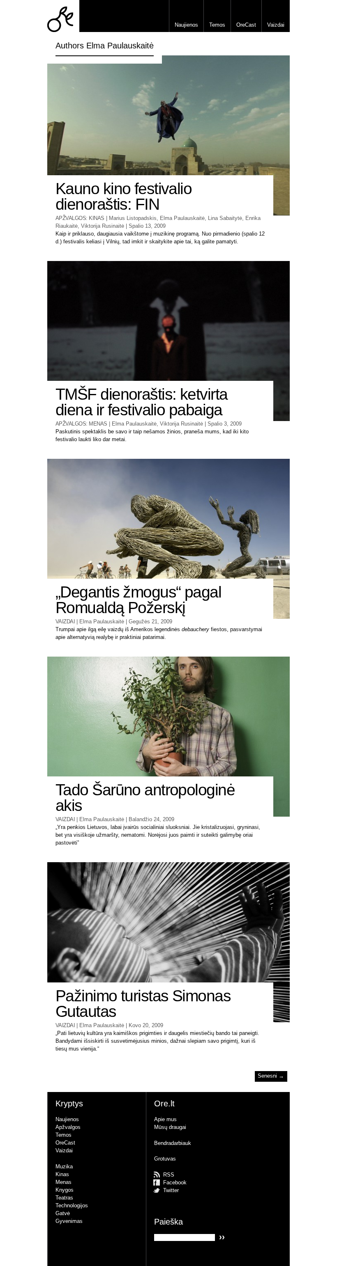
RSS (168, 1175)
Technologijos (71, 1205)
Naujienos (186, 25)
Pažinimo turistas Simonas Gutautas (143, 1003)
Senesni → (271, 1076)
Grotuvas (165, 1159)
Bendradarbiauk (172, 1143)
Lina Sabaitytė (225, 218)
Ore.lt (63, 16)
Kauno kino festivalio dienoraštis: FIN (123, 196)
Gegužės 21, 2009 (150, 621)
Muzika (64, 1166)
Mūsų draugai (170, 1127)
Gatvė (62, 1213)
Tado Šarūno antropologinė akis (145, 797)
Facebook (175, 1182)
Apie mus (165, 1119)
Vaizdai (275, 25)
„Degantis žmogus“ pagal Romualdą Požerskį (138, 600)
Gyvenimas (69, 1221)
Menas (98, 424)
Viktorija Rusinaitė (102, 226)
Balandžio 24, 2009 (151, 819)
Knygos (64, 1190)
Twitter (171, 1190)
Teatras (64, 1198)
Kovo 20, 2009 (146, 1025)
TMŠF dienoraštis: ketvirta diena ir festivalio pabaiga (141, 402)
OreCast (246, 25)
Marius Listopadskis (133, 218)
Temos (217, 25)
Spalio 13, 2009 (147, 226)
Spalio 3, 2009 (225, 424)
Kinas (96, 218)
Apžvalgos (70, 218)
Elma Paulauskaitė (182, 218)
